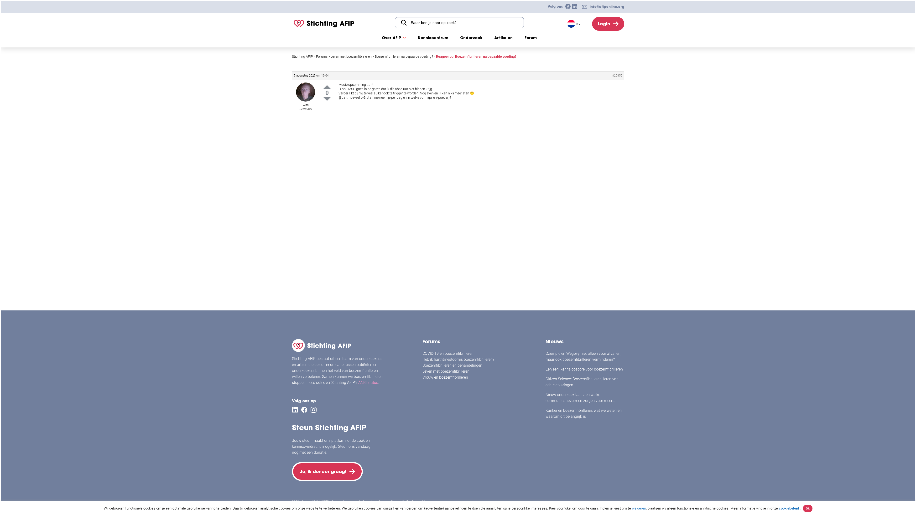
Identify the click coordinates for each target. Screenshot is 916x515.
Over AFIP (391, 37)
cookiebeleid (789, 508)
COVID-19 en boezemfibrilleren (448, 353)
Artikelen (503, 37)
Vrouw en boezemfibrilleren (445, 377)
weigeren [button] (639, 508)
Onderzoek (471, 37)
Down (327, 99)
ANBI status (368, 382)
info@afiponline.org (607, 7)
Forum (531, 37)
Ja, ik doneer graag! (323, 471)
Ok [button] (808, 508)
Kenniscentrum (433, 37)
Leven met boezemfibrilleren (445, 371)
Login (604, 23)
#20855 (617, 75)
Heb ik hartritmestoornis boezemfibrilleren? (458, 359)
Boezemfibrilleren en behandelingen (452, 365)
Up (327, 87)
